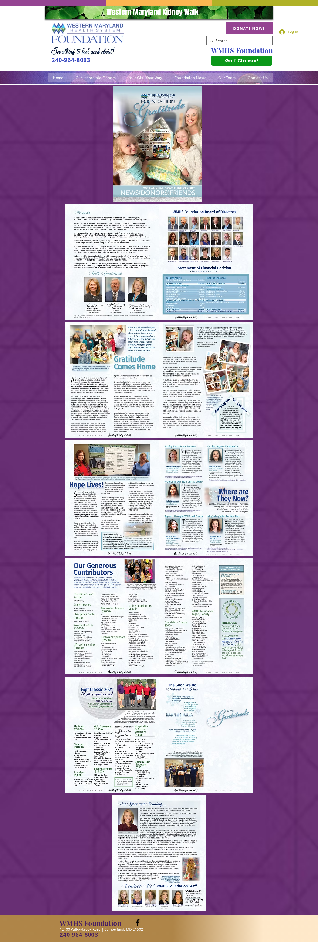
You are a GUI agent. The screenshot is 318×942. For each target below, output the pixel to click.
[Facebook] (137, 922)
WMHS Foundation (242, 50)
